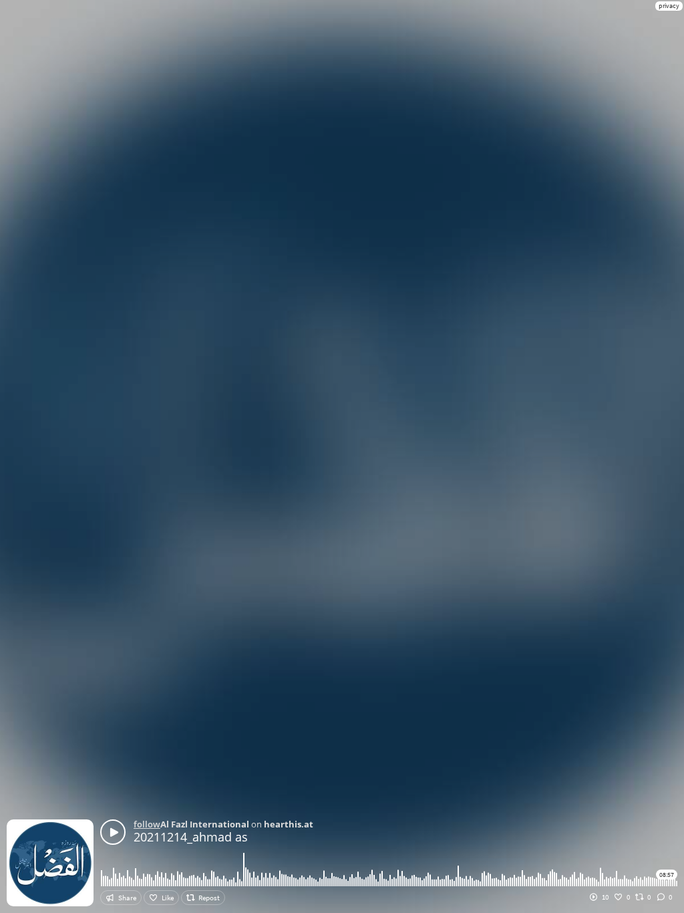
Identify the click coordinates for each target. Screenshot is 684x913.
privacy (669, 5)
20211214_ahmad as (191, 837)
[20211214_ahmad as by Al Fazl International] (113, 832)
